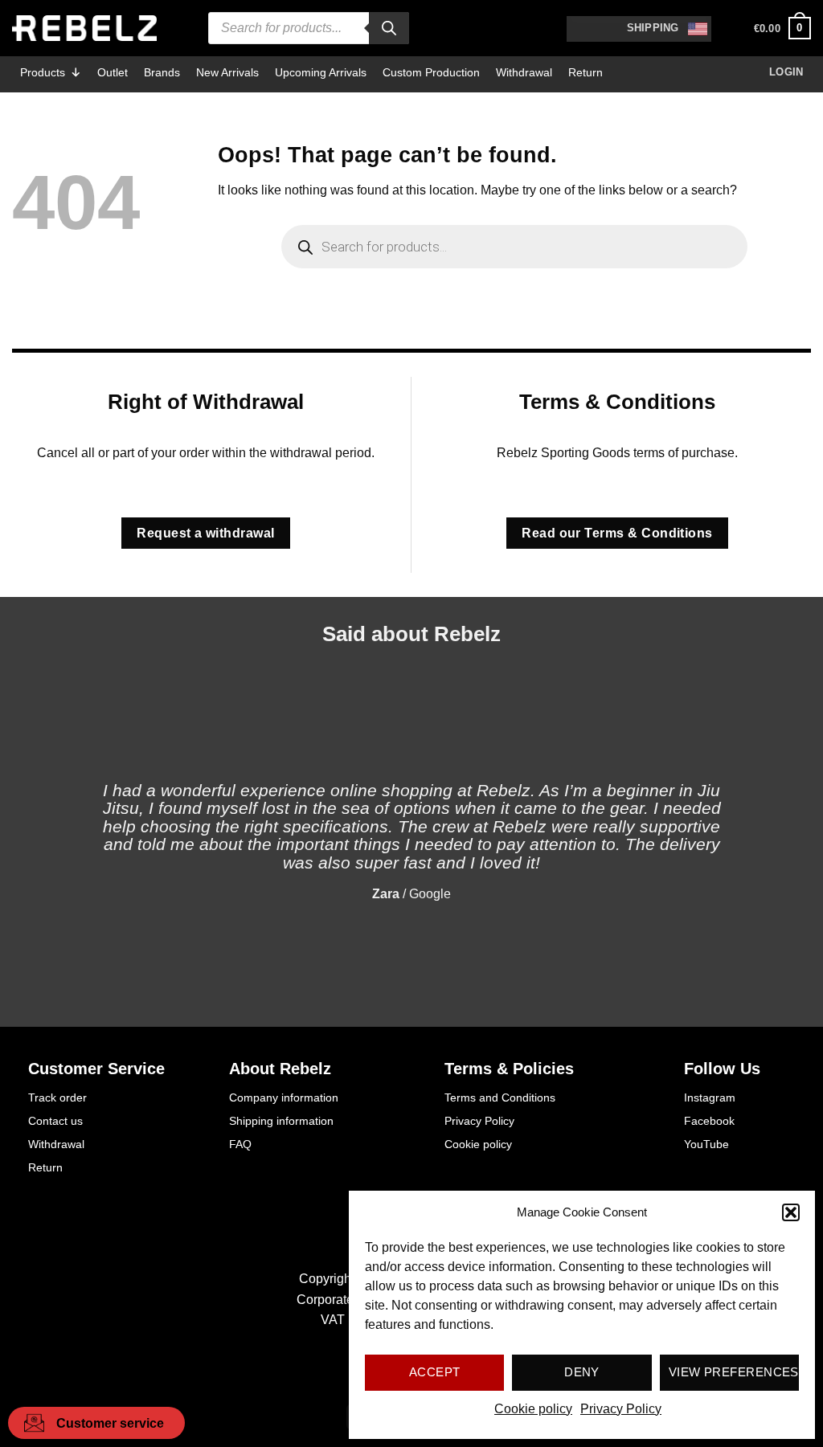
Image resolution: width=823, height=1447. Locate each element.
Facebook (709, 1120)
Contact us (55, 1120)
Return (585, 72)
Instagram (709, 1097)
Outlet (112, 72)
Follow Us (722, 1068)
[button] (791, 1212)
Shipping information (281, 1120)
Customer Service (96, 1068)
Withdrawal (524, 72)
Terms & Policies (509, 1068)
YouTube (706, 1144)
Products (42, 72)
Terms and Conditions (499, 1097)
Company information (283, 1097)
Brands (162, 72)
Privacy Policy (620, 1409)
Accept (435, 1372)
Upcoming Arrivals (320, 72)
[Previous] (48, 826)
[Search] (389, 28)
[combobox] (639, 29)
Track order (57, 1097)
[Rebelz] (84, 28)
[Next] (774, 826)
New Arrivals (227, 72)
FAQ (240, 1144)
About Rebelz (280, 1068)
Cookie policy (533, 1409)
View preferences (734, 1372)
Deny (582, 1372)
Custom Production (431, 72)
